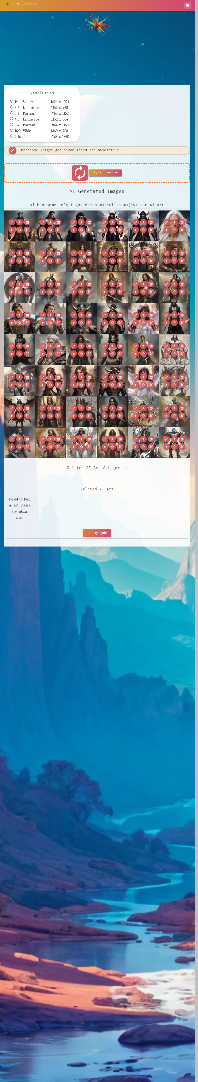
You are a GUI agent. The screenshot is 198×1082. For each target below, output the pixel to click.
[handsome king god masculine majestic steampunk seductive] (112, 256)
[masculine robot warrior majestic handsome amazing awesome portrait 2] (19, 380)
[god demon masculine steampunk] (19, 411)
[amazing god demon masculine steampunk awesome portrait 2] (81, 318)
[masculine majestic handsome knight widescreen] (19, 318)
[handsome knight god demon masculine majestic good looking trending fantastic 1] (50, 225)
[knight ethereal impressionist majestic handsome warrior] (143, 411)
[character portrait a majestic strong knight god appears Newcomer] (50, 349)
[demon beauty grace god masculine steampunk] (174, 380)
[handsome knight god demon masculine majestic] (81, 225)
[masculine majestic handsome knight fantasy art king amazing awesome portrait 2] (81, 256)
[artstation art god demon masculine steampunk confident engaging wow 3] (112, 380)
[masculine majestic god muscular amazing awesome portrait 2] (174, 349)
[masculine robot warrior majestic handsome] (143, 442)
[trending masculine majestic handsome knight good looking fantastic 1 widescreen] (50, 318)
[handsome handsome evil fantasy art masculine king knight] (50, 411)
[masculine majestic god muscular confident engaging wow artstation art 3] (81, 442)
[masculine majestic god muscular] (50, 442)
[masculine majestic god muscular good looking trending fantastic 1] (112, 442)
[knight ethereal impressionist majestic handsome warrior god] (19, 287)
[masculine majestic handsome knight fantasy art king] (112, 287)
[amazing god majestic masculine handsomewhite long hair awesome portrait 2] (174, 225)
